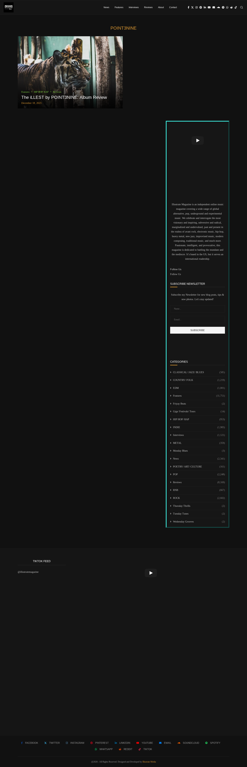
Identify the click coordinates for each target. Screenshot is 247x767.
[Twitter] (192, 7)
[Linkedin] (205, 7)
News (106, 7)
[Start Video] (197, 140)
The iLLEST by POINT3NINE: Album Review (64, 97)
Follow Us (175, 274)
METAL (199, 443)
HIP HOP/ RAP (199, 419)
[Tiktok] (236, 7)
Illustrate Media (149, 762)
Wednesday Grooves (199, 521)
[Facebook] (188, 7)
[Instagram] (196, 7)
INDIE (199, 427)
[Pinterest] (200, 7)
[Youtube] (209, 7)
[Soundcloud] (218, 7)
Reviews (148, 7)
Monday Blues (199, 450)
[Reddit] (231, 7)
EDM (199, 388)
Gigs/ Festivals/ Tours (199, 411)
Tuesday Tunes (199, 513)
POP (199, 474)
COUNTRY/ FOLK (199, 380)
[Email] (213, 7)
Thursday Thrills (199, 506)
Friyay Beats (199, 403)
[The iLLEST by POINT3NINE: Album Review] (70, 72)
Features (119, 7)
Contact (173, 7)
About (161, 7)
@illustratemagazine (28, 572)
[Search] (241, 7)
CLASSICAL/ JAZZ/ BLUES (199, 372)
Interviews (134, 7)
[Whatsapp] (227, 7)
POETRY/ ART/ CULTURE (199, 466)
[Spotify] (223, 7)
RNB (199, 490)
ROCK (199, 498)
